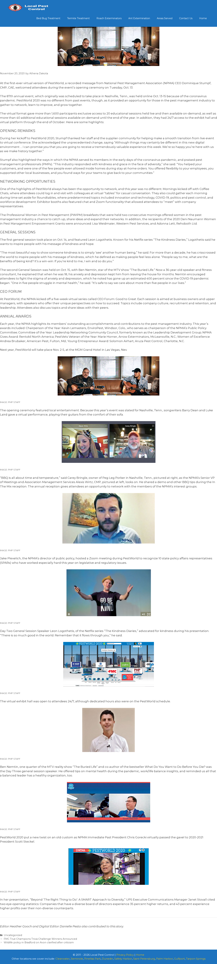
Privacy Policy (125, 954)
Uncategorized (13, 935)
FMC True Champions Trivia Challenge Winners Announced (40, 938)
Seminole (77, 958)
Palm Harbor (164, 958)
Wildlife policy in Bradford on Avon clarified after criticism (39, 942)
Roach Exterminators (109, 18)
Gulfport (179, 958)
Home (203, 18)
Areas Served (164, 18)
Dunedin (107, 958)
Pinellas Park (92, 958)
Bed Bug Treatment (48, 18)
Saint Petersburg (144, 958)
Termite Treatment (78, 18)
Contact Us (185, 18)
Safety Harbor (123, 958)
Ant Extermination (139, 18)
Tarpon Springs (195, 958)
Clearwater (62, 958)
